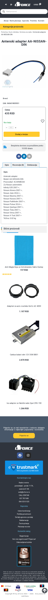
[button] (18, 156)
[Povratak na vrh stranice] (45, 590)
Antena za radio (26, 32)
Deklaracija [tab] (32, 165)
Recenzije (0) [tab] (18, 165)
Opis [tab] (7, 165)
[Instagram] (28, 455)
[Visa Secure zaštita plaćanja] (18, 586)
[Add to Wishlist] (4, 127)
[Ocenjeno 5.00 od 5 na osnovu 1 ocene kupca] (24, 274)
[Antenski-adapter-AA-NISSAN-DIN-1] (24, 71)
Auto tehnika (14, 32)
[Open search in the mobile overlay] (24, 11)
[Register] (11, 4)
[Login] (6, 4)
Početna (4, 32)
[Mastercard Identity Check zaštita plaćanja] (6, 586)
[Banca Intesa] (30, 586)
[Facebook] (20, 455)
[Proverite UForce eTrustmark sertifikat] (24, 473)
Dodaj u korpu (21, 134)
